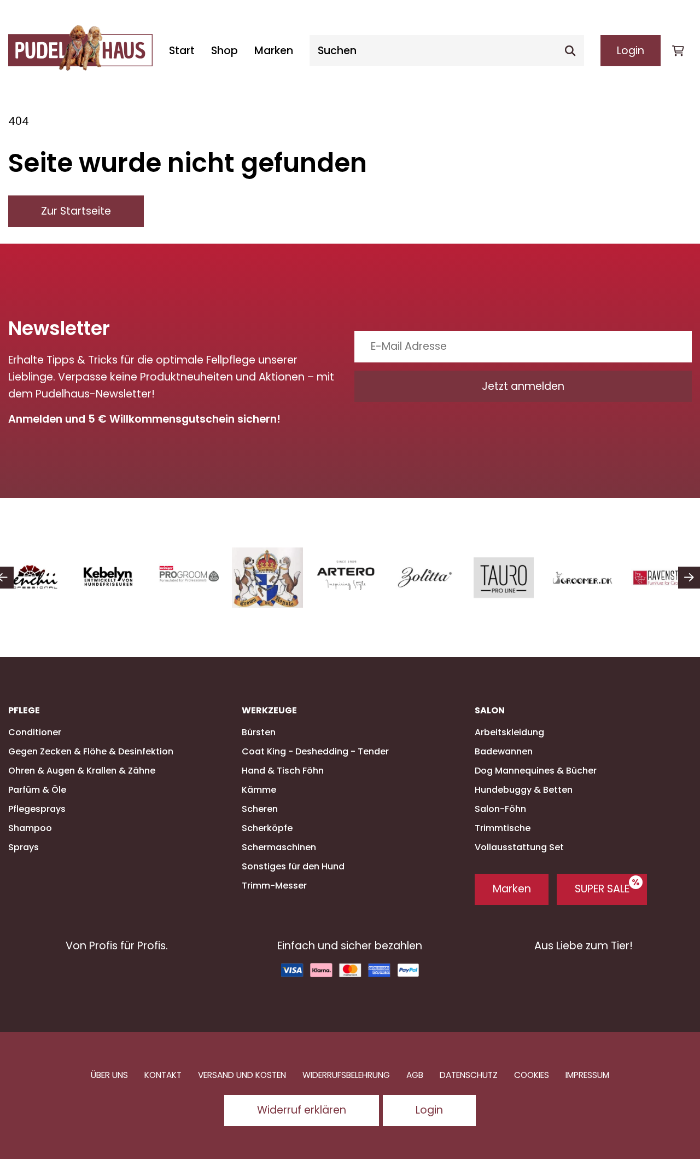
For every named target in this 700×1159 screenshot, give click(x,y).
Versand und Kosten (242, 1075)
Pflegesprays (37, 809)
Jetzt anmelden (523, 386)
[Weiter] (689, 578)
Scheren (260, 809)
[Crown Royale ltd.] (267, 577)
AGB (414, 1075)
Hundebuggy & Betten (524, 789)
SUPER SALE (602, 888)
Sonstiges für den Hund (293, 866)
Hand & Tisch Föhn (283, 770)
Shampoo (30, 828)
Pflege (24, 710)
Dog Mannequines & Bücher (536, 770)
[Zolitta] (425, 577)
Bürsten (259, 732)
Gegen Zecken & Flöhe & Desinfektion (90, 751)
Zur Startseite (76, 211)
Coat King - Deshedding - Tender (315, 751)
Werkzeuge (269, 710)
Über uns (109, 1075)
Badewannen (504, 751)
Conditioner (34, 732)
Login (630, 50)
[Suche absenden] (570, 50)
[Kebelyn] (110, 577)
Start (182, 50)
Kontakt (163, 1075)
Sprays (23, 847)
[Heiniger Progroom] (188, 577)
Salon (490, 710)
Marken (273, 50)
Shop (224, 50)
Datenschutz (469, 1075)
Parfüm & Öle (37, 789)
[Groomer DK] (582, 577)
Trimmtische (502, 828)
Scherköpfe (267, 828)
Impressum (587, 1075)
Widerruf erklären (301, 1110)
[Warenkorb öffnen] (678, 50)
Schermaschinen (279, 847)
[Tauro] (503, 577)
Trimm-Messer (274, 885)
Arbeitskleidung (509, 732)
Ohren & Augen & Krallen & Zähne (81, 770)
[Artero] (346, 574)
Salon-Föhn (500, 809)
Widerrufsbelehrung (346, 1075)
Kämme (259, 789)
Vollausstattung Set (519, 847)
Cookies (531, 1075)
